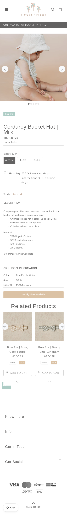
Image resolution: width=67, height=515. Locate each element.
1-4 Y (12, 362)
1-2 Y (23, 160)
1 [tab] (29, 104)
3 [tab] (33, 104)
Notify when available (33, 294)
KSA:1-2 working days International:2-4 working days (31, 178)
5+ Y (22, 362)
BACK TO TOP (33, 507)
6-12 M (9, 160)
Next (62, 69)
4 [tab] (36, 104)
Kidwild (17, 194)
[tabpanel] (33, 67)
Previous (5, 69)
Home (5, 25)
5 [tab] (38, 104)
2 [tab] (31, 104)
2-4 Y (37, 160)
